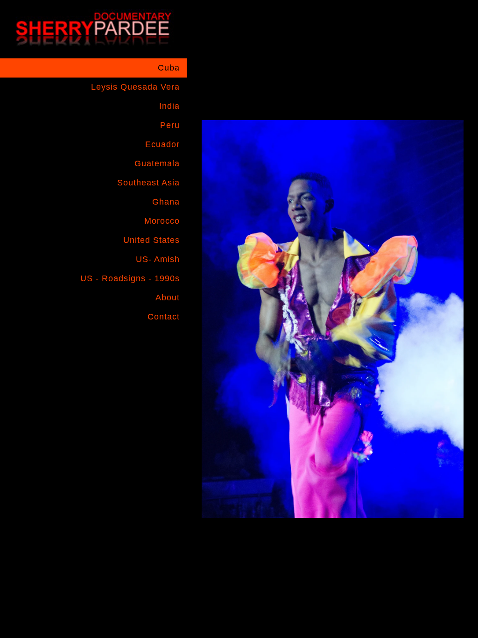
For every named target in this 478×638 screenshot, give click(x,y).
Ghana (166, 201)
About (167, 297)
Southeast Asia (148, 182)
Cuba (169, 67)
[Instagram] (151, 341)
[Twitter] (169, 341)
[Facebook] (133, 341)
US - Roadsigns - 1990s (130, 278)
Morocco (162, 221)
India (169, 106)
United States (151, 240)
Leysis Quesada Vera (135, 87)
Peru (170, 125)
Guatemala (157, 163)
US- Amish (158, 259)
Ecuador (162, 144)
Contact (164, 316)
